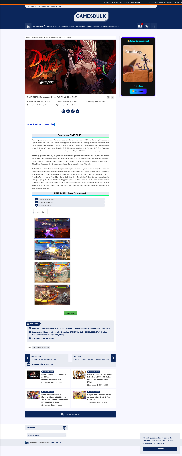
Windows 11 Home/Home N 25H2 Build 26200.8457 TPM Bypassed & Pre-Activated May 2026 (70, 328)
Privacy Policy (45, 6)
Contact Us (33, 6)
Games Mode (80, 26)
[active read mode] (63, 111)
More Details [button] (158, 443)
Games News (51, 26)
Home (28, 37)
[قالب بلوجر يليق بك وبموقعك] (27, 442)
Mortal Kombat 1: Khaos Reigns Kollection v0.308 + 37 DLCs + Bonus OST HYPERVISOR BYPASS (99, 378)
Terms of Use (57, 6)
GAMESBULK (56, 442)
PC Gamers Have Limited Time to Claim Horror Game (115, 2)
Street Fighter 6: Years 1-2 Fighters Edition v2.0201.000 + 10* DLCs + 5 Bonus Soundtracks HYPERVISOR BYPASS (54, 398)
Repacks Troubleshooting (110, 26)
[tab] (40, 211)
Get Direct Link (46, 124)
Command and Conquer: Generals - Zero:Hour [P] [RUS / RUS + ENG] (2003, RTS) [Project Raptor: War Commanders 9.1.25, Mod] (69, 333)
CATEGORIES (38, 26)
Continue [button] (160, 449)
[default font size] (73, 111)
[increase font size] (77, 111)
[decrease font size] (68, 111)
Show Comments (72, 414)
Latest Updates (93, 26)
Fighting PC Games (37, 37)
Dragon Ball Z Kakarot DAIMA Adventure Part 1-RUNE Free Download (99, 397)
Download (32, 124)
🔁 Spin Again (138, 91)
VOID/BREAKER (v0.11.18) (42, 338)
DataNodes (71, 313)
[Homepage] (28, 26)
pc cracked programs (66, 26)
